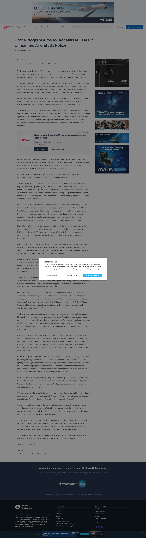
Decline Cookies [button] (72, 275)
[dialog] (73, 269)
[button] (50, 275)
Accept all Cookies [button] (92, 275)
